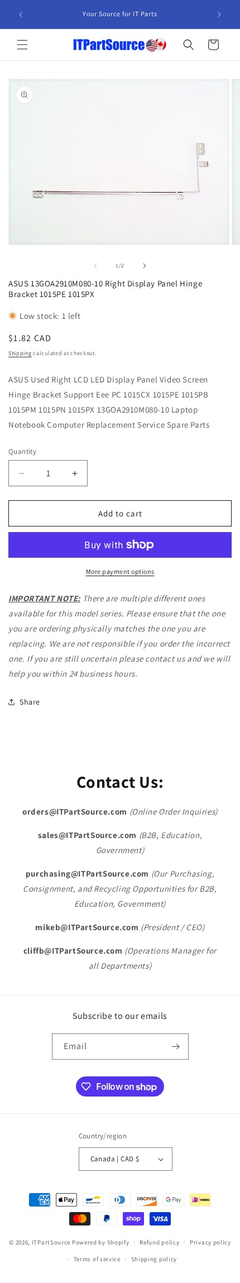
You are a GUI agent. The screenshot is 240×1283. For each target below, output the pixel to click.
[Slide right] (144, 265)
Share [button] (30, 702)
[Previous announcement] (20, 14)
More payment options (120, 571)
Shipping (20, 353)
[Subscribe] (176, 1046)
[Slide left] (95, 265)
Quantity (22, 451)
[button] (22, 44)
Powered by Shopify (100, 1242)
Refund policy (159, 1242)
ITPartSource (51, 1242)
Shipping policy (154, 1259)
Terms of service (97, 1259)
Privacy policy (210, 1242)
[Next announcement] (219, 14)
